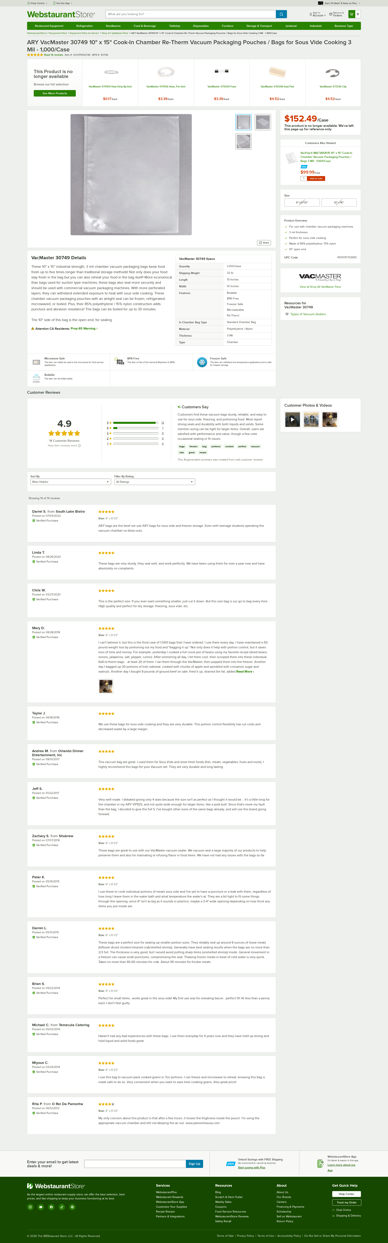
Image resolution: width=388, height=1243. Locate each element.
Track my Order (347, 1202)
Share (266, 242)
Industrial (316, 25)
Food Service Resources (230, 1211)
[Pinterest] (72, 1207)
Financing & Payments (290, 1206)
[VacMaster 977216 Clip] (333, 82)
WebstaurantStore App (170, 1201)
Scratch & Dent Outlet (228, 1197)
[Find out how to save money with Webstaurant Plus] (304, 165)
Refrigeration (84, 25)
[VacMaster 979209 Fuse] (222, 82)
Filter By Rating (124, 476)
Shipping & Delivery (348, 1215)
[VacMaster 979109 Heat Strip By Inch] (110, 82)
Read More (243, 671)
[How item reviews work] (79, 445)
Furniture (227, 25)
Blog (218, 1192)
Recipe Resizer (165, 1211)
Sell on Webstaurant (289, 1216)
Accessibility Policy (289, 1236)
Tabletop (174, 25)
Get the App (63, 3)
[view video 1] (292, 419)
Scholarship (284, 1211)
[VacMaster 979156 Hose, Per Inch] (166, 82)
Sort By (35, 476)
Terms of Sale (225, 1236)
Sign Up (194, 1164)
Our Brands (284, 1197)
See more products (55, 93)
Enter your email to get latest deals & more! (52, 1164)
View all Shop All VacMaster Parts (320, 286)
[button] (243, 122)
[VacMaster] (320, 277)
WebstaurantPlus (166, 1192)
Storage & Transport (259, 25)
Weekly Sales (223, 1201)
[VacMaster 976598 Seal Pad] (277, 82)
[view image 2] (311, 419)
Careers (282, 1201)
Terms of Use (265, 1236)
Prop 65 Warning (83, 328)
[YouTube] (41, 1207)
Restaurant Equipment (49, 25)
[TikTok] (62, 1207)
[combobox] (190, 14)
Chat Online (343, 1210)
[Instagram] (30, 1207)
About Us (282, 1192)
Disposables (201, 25)
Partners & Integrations (170, 1216)
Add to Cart (316, 178)
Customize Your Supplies (171, 1206)
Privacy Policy (245, 1236)
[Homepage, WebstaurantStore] (61, 14)
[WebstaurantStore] (77, 1186)
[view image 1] (105, 686)
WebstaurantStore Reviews (232, 1216)
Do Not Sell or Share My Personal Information (332, 1236)
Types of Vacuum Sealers (320, 314)
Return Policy (285, 1221)
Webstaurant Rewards (169, 1197)
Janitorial (291, 25)
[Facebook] (51, 1207)
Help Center (38, 3)
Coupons (221, 1206)
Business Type (344, 25)
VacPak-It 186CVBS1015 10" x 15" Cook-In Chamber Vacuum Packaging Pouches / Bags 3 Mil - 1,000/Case (326, 157)
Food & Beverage (145, 25)
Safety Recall (223, 1221)
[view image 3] (330, 419)
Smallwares (113, 25)
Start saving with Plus (251, 1167)
